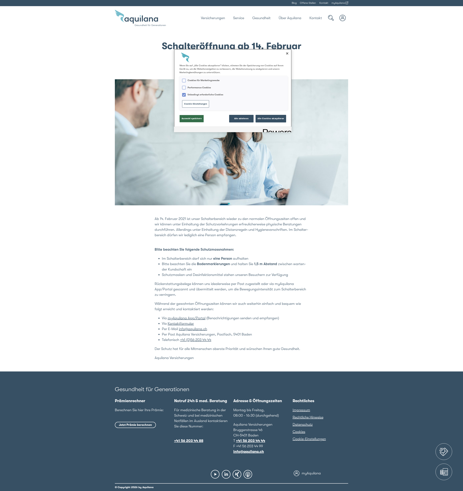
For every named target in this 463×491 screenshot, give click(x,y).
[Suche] (331, 18)
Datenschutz (303, 424)
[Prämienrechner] (444, 472)
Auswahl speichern (192, 118)
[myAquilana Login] (342, 18)
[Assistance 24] (444, 451)
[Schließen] (287, 53)
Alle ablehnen (241, 118)
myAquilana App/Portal (186, 318)
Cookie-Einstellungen (309, 439)
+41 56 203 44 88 (188, 441)
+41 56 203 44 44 (250, 441)
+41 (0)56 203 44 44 (195, 340)
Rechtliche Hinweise (308, 417)
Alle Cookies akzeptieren (271, 118)
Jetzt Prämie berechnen (135, 425)
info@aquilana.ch (193, 329)
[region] (233, 90)
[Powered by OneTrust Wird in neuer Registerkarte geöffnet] (276, 130)
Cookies (299, 432)
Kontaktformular (181, 323)
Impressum (301, 410)
